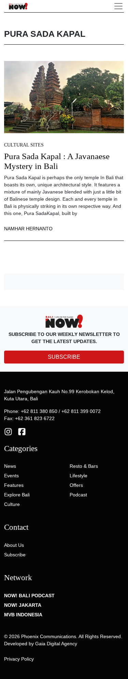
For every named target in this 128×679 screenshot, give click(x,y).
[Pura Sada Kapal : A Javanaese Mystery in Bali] (64, 96)
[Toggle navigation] (118, 6)
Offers (76, 485)
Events (11, 475)
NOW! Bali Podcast (29, 595)
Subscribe (15, 554)
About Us (14, 545)
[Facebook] (22, 431)
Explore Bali (17, 494)
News (10, 466)
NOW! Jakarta (22, 605)
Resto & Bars (84, 466)
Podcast (78, 494)
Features (14, 485)
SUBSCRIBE (64, 357)
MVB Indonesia (23, 614)
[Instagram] (8, 431)
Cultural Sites (24, 145)
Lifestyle (78, 475)
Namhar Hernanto (28, 228)
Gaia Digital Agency (56, 643)
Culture (12, 504)
